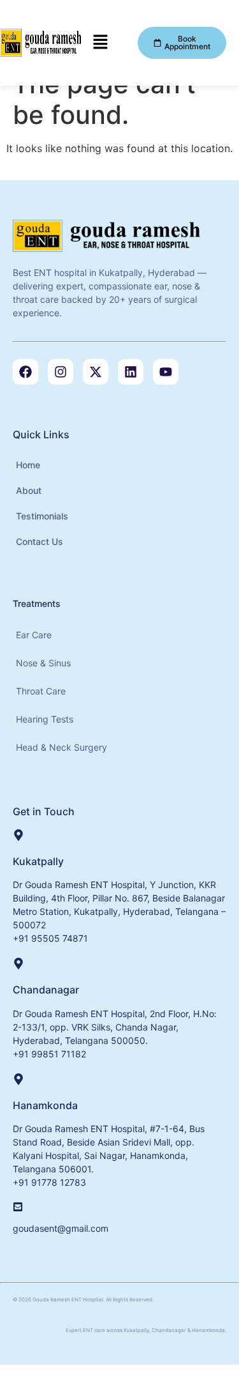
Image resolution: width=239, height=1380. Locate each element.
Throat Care (41, 691)
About (28, 490)
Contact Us (39, 541)
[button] (100, 42)
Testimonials (42, 515)
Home (28, 464)
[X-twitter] (95, 372)
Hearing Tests (44, 719)
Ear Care (34, 634)
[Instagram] (60, 372)
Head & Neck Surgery (61, 747)
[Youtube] (165, 372)
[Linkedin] (130, 372)
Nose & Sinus (43, 662)
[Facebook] (25, 372)
